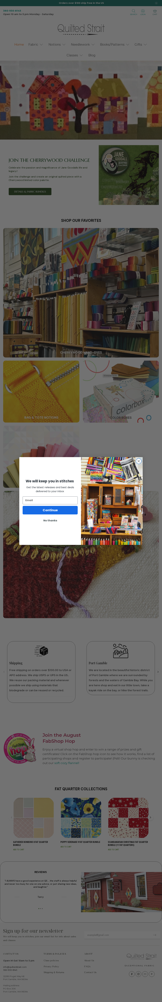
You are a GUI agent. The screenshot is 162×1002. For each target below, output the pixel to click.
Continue (50, 510)
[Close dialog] (138, 461)
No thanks (50, 520)
